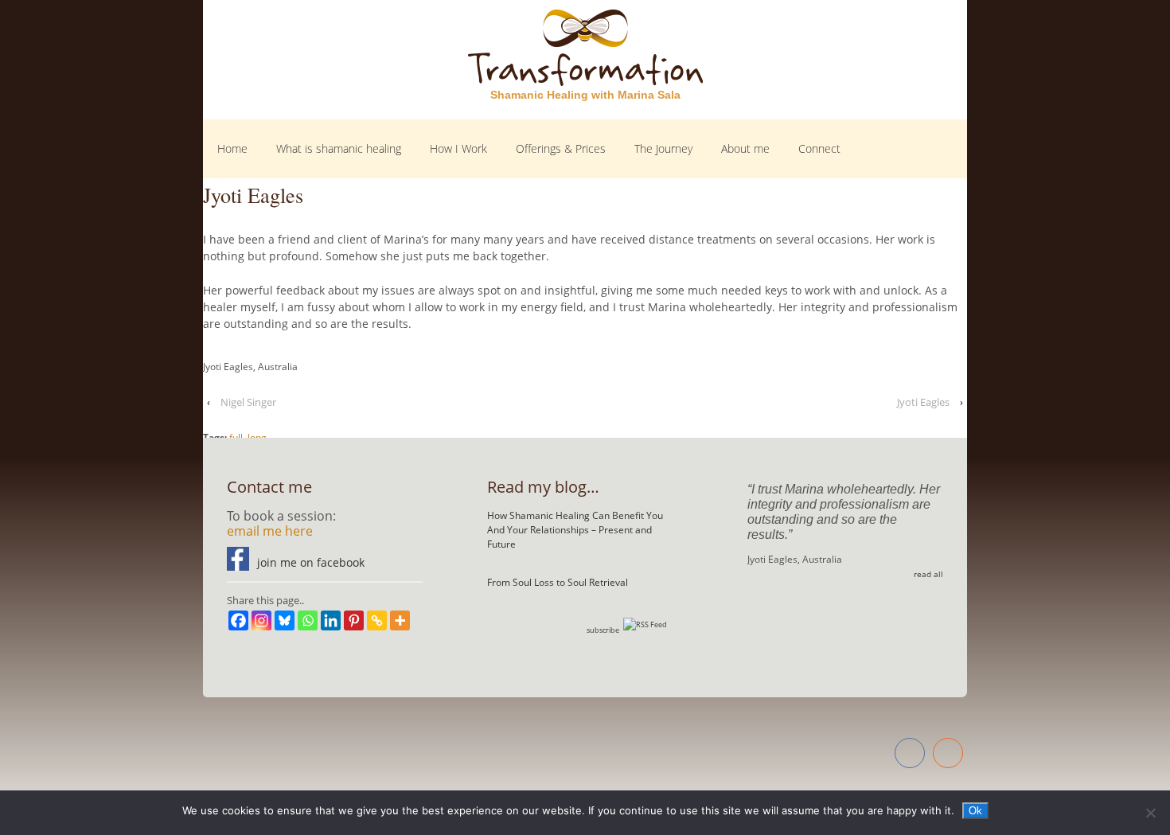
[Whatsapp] (308, 620)
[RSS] (948, 755)
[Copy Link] (377, 620)
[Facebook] (238, 620)
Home (232, 148)
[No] (1150, 813)
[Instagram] (261, 620)
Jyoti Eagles (923, 402)
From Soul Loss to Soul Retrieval (557, 582)
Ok (975, 811)
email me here (270, 531)
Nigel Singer (248, 402)
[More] (400, 620)
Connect (819, 148)
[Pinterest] (354, 620)
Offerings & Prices (561, 148)
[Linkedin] (331, 620)
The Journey (663, 148)
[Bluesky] (284, 620)
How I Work (458, 148)
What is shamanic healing (338, 148)
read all (928, 573)
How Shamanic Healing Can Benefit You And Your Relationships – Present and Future (575, 530)
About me (745, 148)
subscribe (603, 630)
